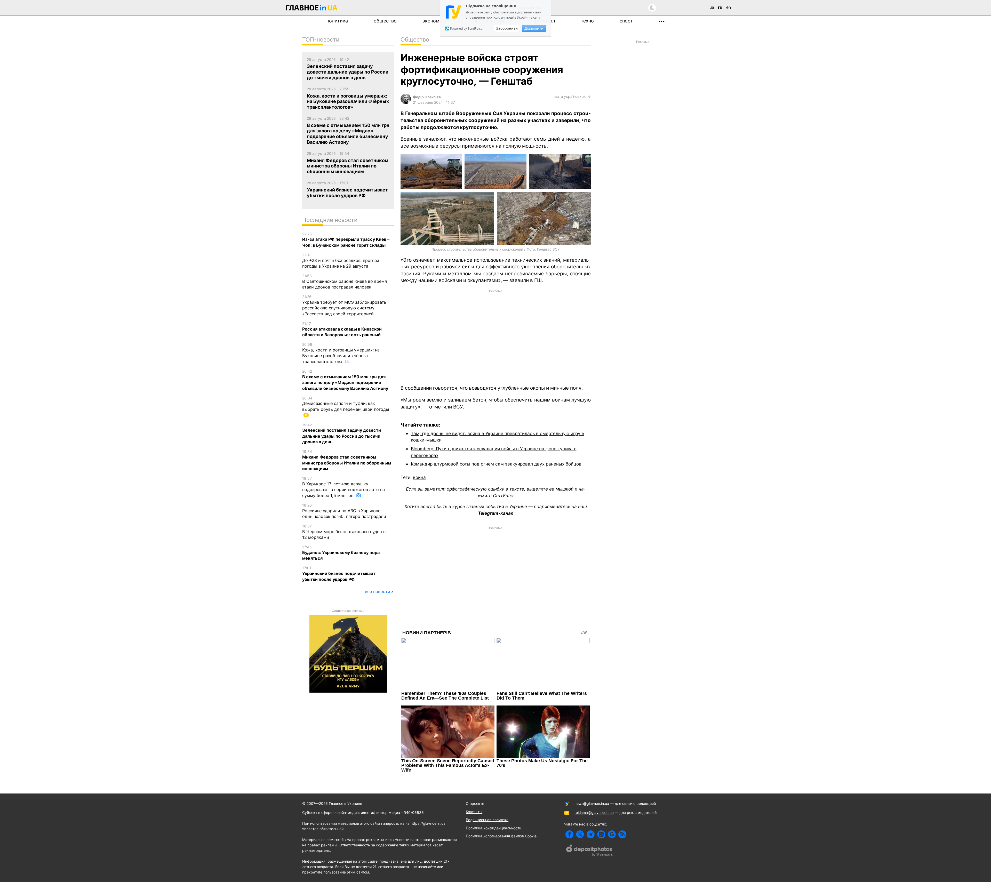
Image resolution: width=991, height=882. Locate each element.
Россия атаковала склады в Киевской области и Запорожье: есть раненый (342, 329)
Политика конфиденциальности (493, 828)
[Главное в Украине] (312, 8)
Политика (337, 20)
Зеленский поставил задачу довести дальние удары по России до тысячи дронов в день (341, 434)
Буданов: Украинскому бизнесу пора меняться (341, 553)
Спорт (626, 20)
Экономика (434, 20)
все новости (377, 591)
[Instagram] (601, 834)
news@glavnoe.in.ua (591, 803)
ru (720, 7)
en (728, 7)
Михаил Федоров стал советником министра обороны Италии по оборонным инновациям (346, 460)
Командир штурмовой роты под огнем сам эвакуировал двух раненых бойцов (496, 464)
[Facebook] (569, 834)
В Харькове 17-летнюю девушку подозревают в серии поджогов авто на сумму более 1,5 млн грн (343, 487)
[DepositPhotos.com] (589, 851)
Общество (385, 20)
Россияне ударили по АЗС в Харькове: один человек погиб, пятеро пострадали (344, 511)
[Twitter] (580, 834)
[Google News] (612, 834)
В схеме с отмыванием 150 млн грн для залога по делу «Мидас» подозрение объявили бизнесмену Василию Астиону (345, 380)
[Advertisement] (496, 336)
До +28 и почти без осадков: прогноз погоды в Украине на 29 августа (340, 261)
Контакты (474, 811)
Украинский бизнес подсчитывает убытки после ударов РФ (338, 574)
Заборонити (507, 28)
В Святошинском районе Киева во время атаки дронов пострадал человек (344, 282)
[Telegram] (591, 834)
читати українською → (571, 96)
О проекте (475, 803)
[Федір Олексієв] (406, 102)
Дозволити (534, 28)
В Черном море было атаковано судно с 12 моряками (344, 532)
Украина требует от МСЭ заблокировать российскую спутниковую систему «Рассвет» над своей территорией (344, 305)
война (419, 477)
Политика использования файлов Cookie (501, 836)
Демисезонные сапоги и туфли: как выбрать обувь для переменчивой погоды (345, 404)
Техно (587, 20)
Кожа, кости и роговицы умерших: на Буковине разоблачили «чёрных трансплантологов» (341, 353)
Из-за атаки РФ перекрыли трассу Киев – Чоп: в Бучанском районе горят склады (345, 240)
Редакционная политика (487, 819)
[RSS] (622, 834)
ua (711, 7)
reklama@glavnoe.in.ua (594, 812)
